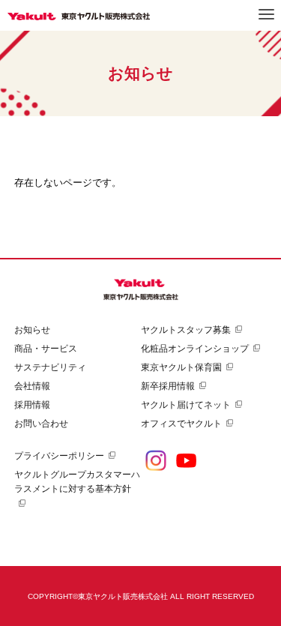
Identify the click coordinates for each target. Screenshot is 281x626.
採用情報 (32, 405)
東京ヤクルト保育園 (181, 367)
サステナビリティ (50, 367)
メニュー (266, 14)
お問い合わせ (41, 423)
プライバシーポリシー (59, 456)
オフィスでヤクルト (181, 423)
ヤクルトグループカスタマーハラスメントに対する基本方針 (77, 481)
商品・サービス (45, 348)
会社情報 (32, 386)
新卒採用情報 (168, 386)
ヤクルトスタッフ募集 (186, 330)
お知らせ (32, 330)
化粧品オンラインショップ (195, 348)
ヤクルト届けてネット (186, 405)
